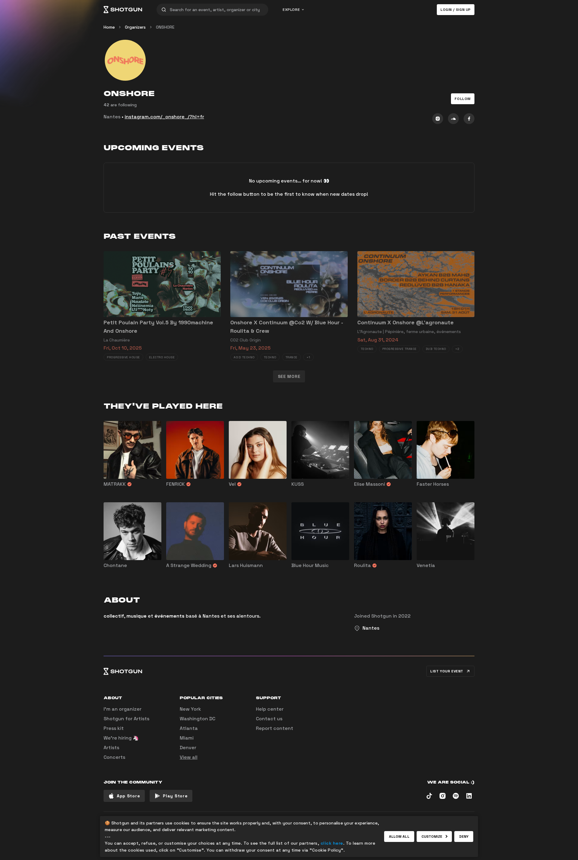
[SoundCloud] (453, 118)
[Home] (123, 9)
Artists (111, 747)
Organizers (135, 27)
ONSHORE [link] (165, 27)
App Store (128, 796)
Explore (291, 9)
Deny (463, 836)
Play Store (175, 796)
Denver (188, 747)
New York (190, 709)
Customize (432, 836)
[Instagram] (437, 118)
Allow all (399, 836)
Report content (274, 728)
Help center (270, 709)
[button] (462, 98)
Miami (187, 738)
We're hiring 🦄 (121, 738)
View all (188, 757)
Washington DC (197, 718)
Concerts (114, 757)
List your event (446, 671)
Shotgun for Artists (126, 718)
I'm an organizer (122, 709)
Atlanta (189, 728)
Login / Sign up (455, 9)
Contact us (269, 718)
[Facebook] (469, 118)
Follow (463, 98)
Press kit (114, 728)
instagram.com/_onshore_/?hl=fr (164, 117)
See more (289, 376)
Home (109, 27)
